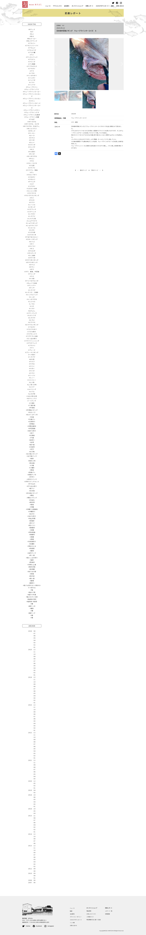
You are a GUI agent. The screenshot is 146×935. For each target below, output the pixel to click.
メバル (32, 392)
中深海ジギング (32, 410)
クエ (32, 161)
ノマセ (32, 304)
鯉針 (32, 608)
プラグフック (32, 343)
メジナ (32, 387)
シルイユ (32, 228)
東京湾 (32, 502)
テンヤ (32, 288)
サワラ (32, 202)
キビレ (32, 159)
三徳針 (32, 403)
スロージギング (32, 239)
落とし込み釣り (32, 558)
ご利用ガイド (90, 917)
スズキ (32, 230)
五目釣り (32, 421)
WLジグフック (32, 41)
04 (34, 640)
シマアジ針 (32, 219)
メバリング (32, 389)
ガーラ (32, 135)
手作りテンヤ (32, 479)
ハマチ (32, 308)
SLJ (32, 34)
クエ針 (32, 165)
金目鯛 (32, 569)
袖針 (32, 560)
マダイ (32, 368)
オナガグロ (32, 122)
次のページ (96, 170)
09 (34, 656)
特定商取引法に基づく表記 (94, 919)
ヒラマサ (32, 318)
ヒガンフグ (32, 315)
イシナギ (32, 80)
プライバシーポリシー (76, 917)
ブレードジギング (32, 352)
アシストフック (32, 57)
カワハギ (32, 145)
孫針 (32, 458)
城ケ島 (32, 445)
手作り (32, 477)
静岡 (32, 581)
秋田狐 (32, 548)
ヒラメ (32, 320)
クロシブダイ (32, 175)
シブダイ (32, 214)
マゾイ (32, 366)
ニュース (47, 6)
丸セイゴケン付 (32, 415)
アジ (32, 55)
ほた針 (32, 359)
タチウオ (32, 258)
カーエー (32, 133)
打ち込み (32, 484)
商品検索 (89, 911)
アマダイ (32, 69)
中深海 (32, 408)
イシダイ (32, 78)
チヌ (32, 276)
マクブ (32, 362)
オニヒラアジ (32, 129)
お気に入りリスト (91, 914)
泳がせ (32, 514)
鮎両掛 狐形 (32, 599)
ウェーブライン (32, 87)
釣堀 (32, 574)
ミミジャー (32, 380)
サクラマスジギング (32, 195)
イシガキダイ (32, 75)
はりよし (32, 311)
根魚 (32, 505)
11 (34, 652)
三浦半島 (32, 405)
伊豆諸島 (32, 428)
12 (34, 649)
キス (32, 149)
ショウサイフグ (32, 225)
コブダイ (32, 186)
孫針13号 (32, 461)
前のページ (81, 170)
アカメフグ (32, 50)
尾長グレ (32, 472)
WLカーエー (32, 39)
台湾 (32, 442)
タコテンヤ (32, 253)
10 (34, 654)
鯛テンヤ (32, 613)
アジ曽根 (32, 64)
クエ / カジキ (32, 163)
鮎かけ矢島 (32, 595)
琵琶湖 (32, 528)
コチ (32, 184)
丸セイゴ (32, 412)
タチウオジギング (32, 260)
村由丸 (32, 500)
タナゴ (32, 265)
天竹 (32, 449)
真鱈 (32, 539)
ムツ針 (32, 382)
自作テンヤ (32, 553)
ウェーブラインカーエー (32, 92)
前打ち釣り (32, 431)
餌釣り (32, 583)
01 (34, 647)
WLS (32, 36)
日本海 (32, 491)
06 (34, 636)
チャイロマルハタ (32, 281)
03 (34, 643)
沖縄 (32, 507)
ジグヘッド (32, 212)
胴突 (32, 551)
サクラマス (32, 193)
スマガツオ (32, 235)
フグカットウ (32, 334)
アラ (32, 71)
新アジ (32, 488)
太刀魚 (32, 452)
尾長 (32, 470)
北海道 (32, 435)
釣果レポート (89, 6)
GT (32, 32)
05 (34, 638)
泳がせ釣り (32, 516)
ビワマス (32, 322)
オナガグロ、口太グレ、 (32, 126)
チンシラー (32, 285)
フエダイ (32, 327)
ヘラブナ (32, 357)
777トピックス (57, 6)
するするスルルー (32, 237)
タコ (32, 249)
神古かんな (32, 546)
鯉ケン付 (32, 606)
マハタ (32, 371)
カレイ (32, 142)
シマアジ (32, 216)
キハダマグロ (32, 156)
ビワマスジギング (32, 325)
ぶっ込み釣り (32, 338)
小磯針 (32, 468)
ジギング (32, 207)
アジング (32, 62)
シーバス (32, 205)
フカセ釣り (32, 332)
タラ (32, 269)
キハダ (32, 154)
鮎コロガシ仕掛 (32, 597)
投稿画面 (107, 914)
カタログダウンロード (102, 6)
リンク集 (72, 922)
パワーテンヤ (32, 313)
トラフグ (32, 290)
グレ (32, 172)
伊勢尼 (32, 424)
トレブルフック (32, 295)
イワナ (32, 82)
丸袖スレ (32, 419)
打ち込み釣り (32, 486)
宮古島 (32, 463)
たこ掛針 (32, 255)
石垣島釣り (32, 541)
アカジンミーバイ (32, 45)
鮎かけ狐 (32, 592)
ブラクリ (32, 345)
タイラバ (32, 246)
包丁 (32, 433)
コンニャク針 (32, 191)
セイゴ (32, 242)
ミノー (32, 378)
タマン (32, 267)
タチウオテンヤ (32, 262)
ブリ (32, 348)
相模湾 (32, 535)
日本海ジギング (32, 493)
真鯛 (32, 537)
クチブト (32, 168)
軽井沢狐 (32, 567)
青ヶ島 (32, 578)
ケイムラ (32, 182)
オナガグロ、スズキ (32, 124)
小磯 (32, 465)
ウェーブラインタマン (32, 110)
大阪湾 (32, 447)
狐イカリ (32, 525)
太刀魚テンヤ (32, 456)
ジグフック (32, 209)
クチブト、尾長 (32, 170)
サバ (32, 198)
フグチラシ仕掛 (32, 336)
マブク (32, 373)
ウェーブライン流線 (32, 117)
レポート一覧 (108, 911)
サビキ (32, 200)
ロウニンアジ (32, 398)
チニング (32, 274)
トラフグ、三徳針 (32, 292)
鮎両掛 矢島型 (32, 601)
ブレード (32, 350)
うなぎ (32, 119)
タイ (32, 244)
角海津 (32, 562)
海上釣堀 (32, 518)
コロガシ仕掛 (32, 188)
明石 (32, 495)
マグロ (32, 364)
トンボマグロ (32, 299)
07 (34, 633)
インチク (32, 85)
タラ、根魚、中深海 (32, 272)
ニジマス (32, 302)
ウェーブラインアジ (32, 89)
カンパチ (32, 147)
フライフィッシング (32, 341)
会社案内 (66, 6)
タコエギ (32, 251)
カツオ (32, 140)
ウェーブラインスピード (32, 103)
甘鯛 (32, 530)
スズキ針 (32, 232)
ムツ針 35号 (32, 385)
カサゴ (32, 138)
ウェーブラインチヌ (32, 112)
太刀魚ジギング (32, 454)
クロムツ (32, 179)
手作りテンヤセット (32, 482)
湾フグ (32, 523)
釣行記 (32, 576)
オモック (32, 131)
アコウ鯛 (32, 52)
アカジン (32, 43)
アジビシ (32, 59)
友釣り (32, 440)
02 (34, 645)
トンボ (32, 297)
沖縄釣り (32, 511)
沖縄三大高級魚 (32, 509)
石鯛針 (32, 544)
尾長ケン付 (32, 475)
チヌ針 (32, 278)
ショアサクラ (32, 221)
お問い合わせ (120, 6)
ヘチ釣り (32, 355)
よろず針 (32, 394)
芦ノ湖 (32, 555)
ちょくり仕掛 (32, 283)
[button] (122, 64)
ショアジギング (32, 223)
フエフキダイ (32, 329)
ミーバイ (32, 375)
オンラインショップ (77, 6)
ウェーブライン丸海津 (32, 115)
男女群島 (32, 532)
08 (34, 631)
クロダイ (32, 177)
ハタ (32, 306)
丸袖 (32, 417)
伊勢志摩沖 (32, 426)
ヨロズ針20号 (32, 396)
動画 (112, 6)
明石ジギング (32, 498)
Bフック (32, 29)
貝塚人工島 (32, 565)
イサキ (32, 73)
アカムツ (32, 48)
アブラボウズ (32, 66)
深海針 (32, 521)
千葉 (32, 438)
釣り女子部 (32, 571)
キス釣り (32, 152)
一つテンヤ (32, 401)
